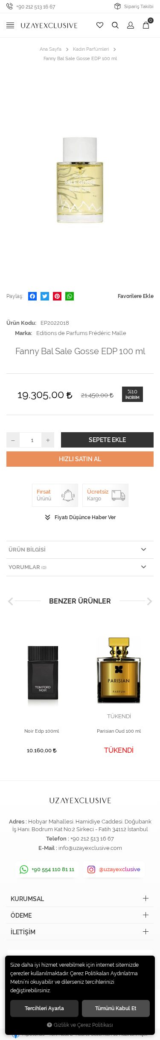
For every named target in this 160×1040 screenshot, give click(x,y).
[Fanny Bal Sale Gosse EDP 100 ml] (80, 177)
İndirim (132, 398)
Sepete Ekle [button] (107, 439)
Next (149, 601)
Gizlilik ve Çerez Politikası (83, 1025)
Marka (23, 333)
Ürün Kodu (20, 323)
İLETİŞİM (23, 932)
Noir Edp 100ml (41, 731)
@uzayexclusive (119, 869)
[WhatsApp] (69, 296)
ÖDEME (21, 915)
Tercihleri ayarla (44, 1008)
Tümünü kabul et (115, 1008)
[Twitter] (45, 296)
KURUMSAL (27, 899)
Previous (10, 601)
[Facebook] (32, 296)
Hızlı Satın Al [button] (80, 459)
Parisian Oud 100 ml (119, 731)
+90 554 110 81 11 (53, 869)
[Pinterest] (57, 296)
